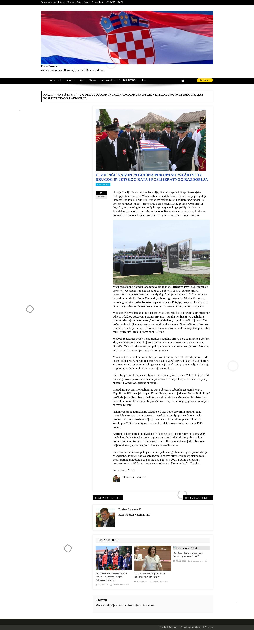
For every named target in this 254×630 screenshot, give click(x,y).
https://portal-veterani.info (134, 514)
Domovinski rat (97, 2)
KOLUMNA (110, 2)
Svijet (79, 2)
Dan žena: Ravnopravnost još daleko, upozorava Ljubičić (188, 554)
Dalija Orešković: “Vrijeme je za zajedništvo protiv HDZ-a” (149, 575)
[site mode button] (184, 80)
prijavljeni (116, 605)
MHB (131, 470)
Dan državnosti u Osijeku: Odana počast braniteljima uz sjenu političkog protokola (111, 576)
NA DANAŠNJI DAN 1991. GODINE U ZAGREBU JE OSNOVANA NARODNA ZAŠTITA (110, 498)
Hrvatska (70, 2)
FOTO (120, 2)
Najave (86, 2)
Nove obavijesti (103, 184)
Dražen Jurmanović (129, 509)
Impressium (173, 627)
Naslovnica (209, 627)
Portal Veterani (50, 66)
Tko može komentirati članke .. (191, 627)
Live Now (204, 80)
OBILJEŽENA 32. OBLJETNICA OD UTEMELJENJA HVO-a (199, 498)
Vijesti (62, 2)
